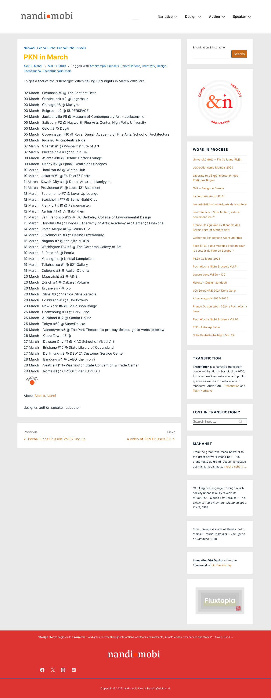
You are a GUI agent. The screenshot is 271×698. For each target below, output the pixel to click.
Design (190, 16)
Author (214, 16)
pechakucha (32, 71)
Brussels (113, 66)
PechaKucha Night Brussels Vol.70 (215, 319)
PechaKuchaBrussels (71, 48)
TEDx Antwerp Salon (206, 327)
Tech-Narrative (203, 390)
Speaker (239, 16)
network (30, 48)
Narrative (165, 16)
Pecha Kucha (46, 48)
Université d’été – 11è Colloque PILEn (217, 159)
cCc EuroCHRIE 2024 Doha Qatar (214, 290)
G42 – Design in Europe (208, 188)
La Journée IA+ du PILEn (209, 196)
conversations (130, 66)
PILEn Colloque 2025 (206, 258)
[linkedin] (74, 669)
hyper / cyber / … (235, 466)
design (161, 66)
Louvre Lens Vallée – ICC (209, 274)
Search (239, 54)
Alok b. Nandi (45, 396)
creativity (148, 66)
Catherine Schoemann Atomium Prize (217, 237)
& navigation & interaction (210, 47)
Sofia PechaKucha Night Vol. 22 (213, 335)
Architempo (98, 66)
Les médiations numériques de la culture (220, 204)
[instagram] (63, 669)
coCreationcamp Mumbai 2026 (213, 167)
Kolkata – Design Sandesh (210, 282)
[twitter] (53, 669)
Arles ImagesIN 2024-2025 (210, 298)
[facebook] (42, 669)
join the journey (221, 565)
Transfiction (231, 386)
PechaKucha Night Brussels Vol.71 (215, 266)
